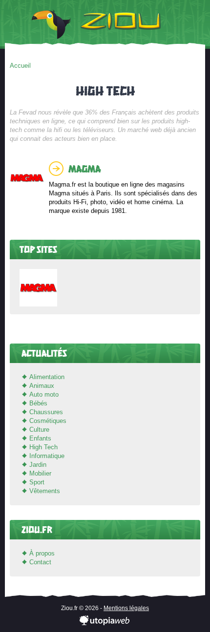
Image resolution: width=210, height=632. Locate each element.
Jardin (37, 464)
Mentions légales (126, 608)
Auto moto (44, 394)
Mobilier (40, 473)
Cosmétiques (47, 420)
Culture (39, 429)
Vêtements (44, 491)
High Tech (43, 447)
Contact (40, 562)
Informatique (46, 456)
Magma (84, 168)
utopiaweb (105, 620)
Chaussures (46, 412)
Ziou (105, 24)
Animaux (41, 385)
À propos (42, 553)
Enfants (40, 438)
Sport (36, 482)
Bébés (38, 403)
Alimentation (46, 377)
